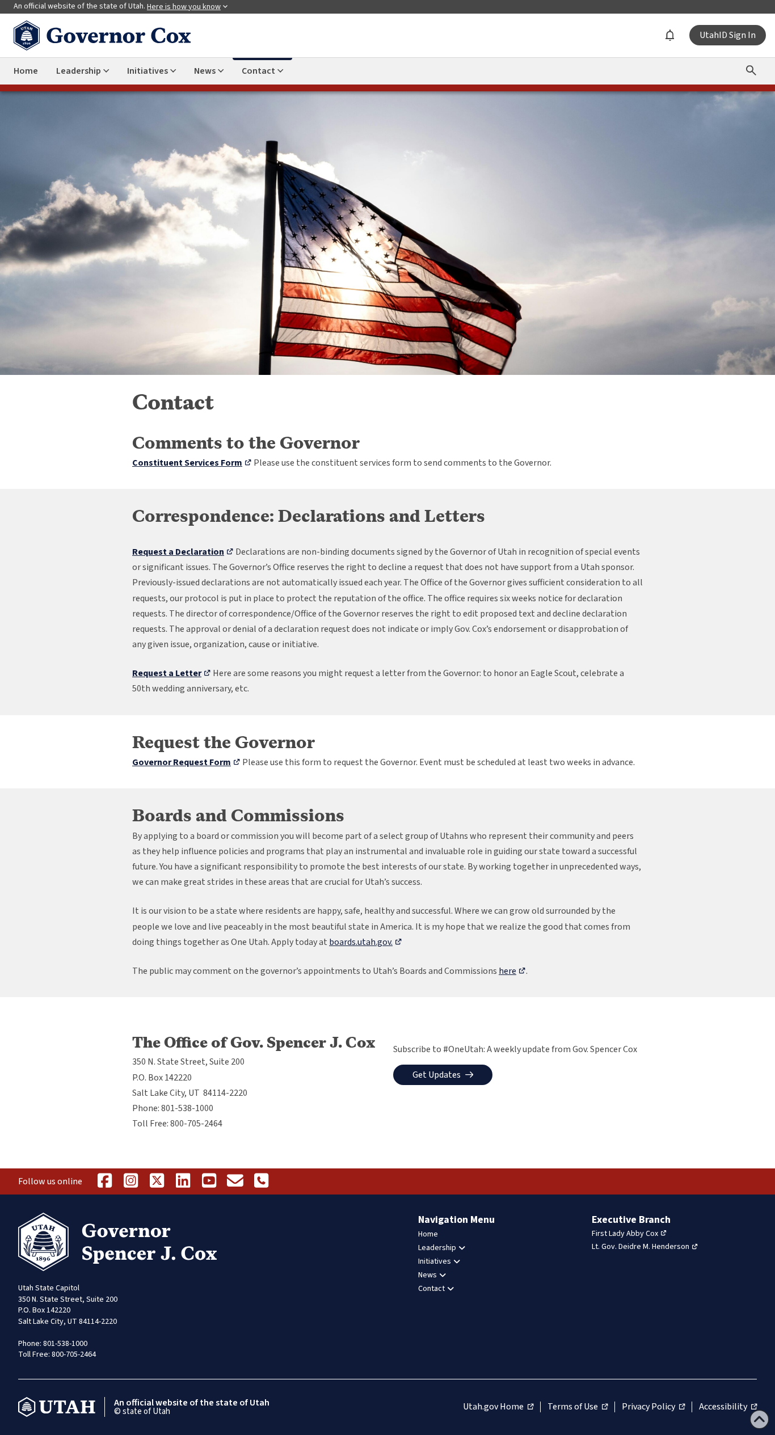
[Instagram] (130, 1181)
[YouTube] (209, 1181)
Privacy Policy (653, 1407)
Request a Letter (171, 673)
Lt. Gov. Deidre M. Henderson (640, 1246)
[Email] (235, 1181)
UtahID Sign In (728, 35)
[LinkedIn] (183, 1181)
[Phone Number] (261, 1181)
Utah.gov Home (498, 1407)
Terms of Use (577, 1407)
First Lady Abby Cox (625, 1233)
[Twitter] (157, 1181)
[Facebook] (104, 1181)
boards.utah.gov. (365, 942)
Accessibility (728, 1407)
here (512, 971)
